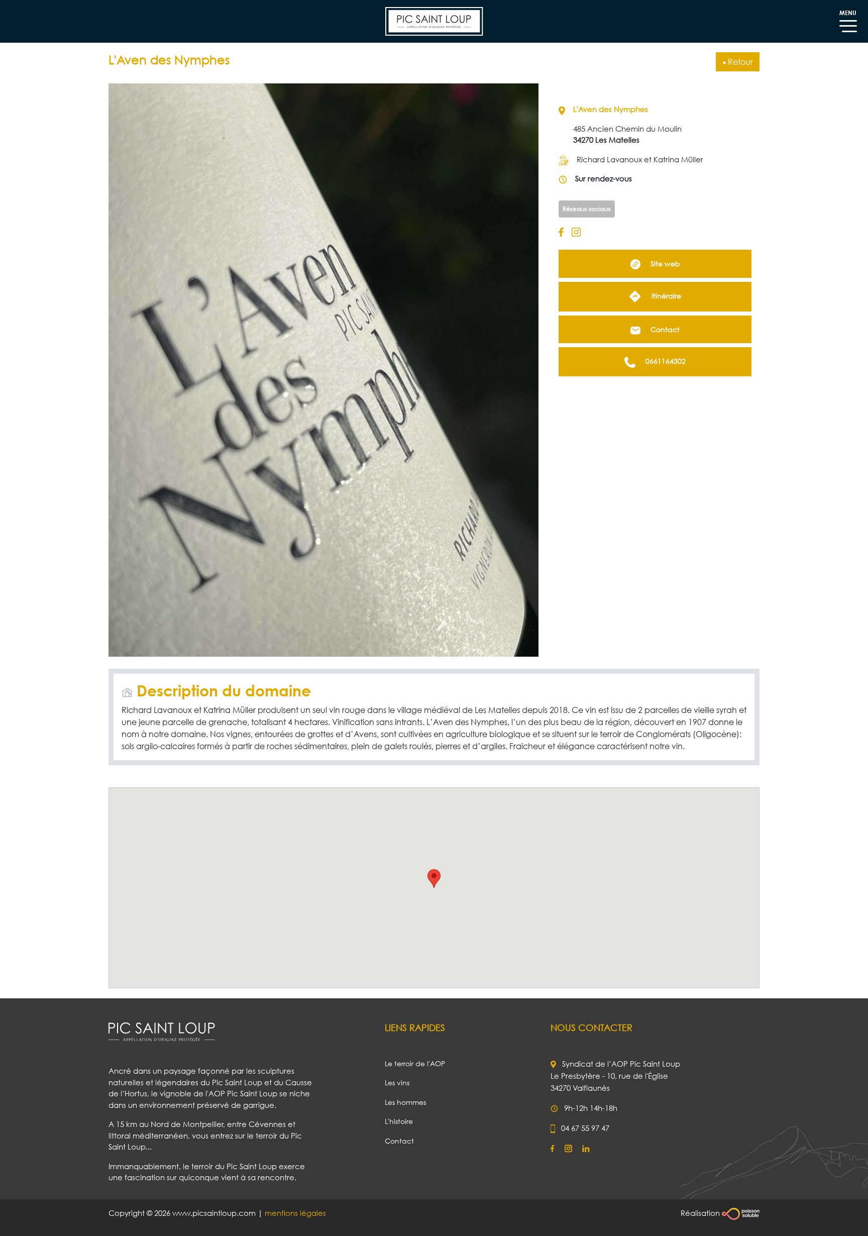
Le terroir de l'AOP (415, 1063)
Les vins (397, 1082)
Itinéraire (665, 295)
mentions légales (295, 1212)
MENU (847, 13)
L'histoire (399, 1121)
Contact (664, 329)
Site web (664, 263)
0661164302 (664, 361)
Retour (739, 62)
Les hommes (405, 1102)
